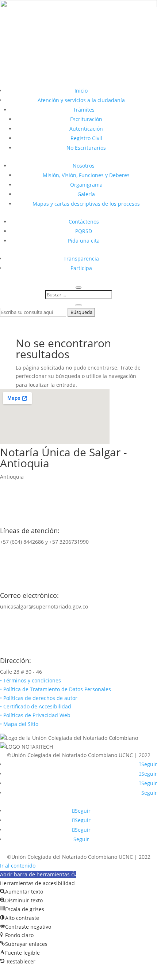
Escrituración (86, 119)
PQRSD (83, 231)
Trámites (84, 109)
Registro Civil (86, 138)
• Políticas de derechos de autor (38, 697)
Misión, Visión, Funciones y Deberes (86, 175)
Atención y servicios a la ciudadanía (81, 100)
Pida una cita (84, 240)
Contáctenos (84, 221)
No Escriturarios (86, 147)
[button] (38, 874)
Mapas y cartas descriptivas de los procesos (86, 203)
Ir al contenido (17, 865)
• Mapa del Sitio (20, 723)
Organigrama (86, 184)
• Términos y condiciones (30, 680)
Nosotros (84, 165)
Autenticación (86, 128)
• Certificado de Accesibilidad (35, 706)
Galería (86, 194)
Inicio (81, 90)
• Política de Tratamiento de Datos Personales (55, 689)
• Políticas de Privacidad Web (35, 715)
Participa (81, 268)
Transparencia (81, 258)
